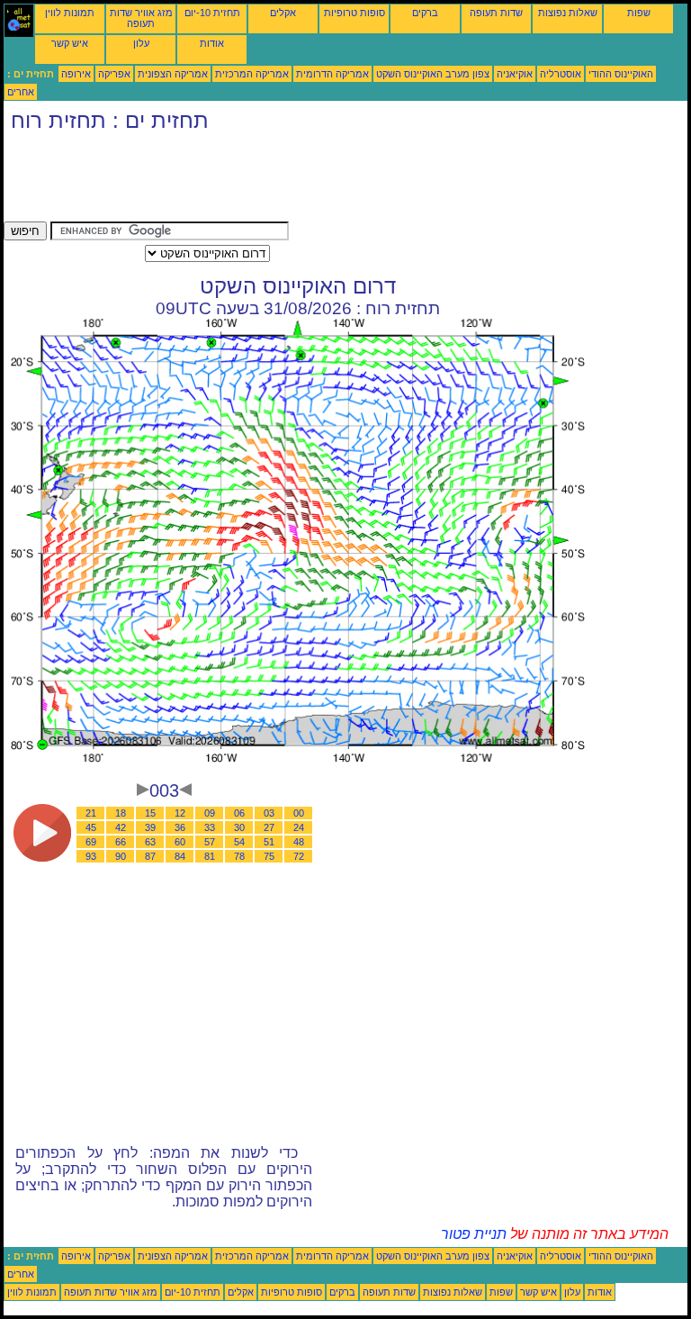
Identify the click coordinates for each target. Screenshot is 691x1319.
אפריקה (114, 73)
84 (180, 856)
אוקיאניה (515, 73)
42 (120, 827)
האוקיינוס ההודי (620, 73)
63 (150, 841)
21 (90, 813)
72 (298, 856)
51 (269, 841)
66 (120, 841)
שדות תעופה (496, 12)
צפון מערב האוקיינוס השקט (432, 73)
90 (120, 856)
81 (209, 856)
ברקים (425, 12)
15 (150, 813)
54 (239, 841)
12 (180, 813)
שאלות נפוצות (567, 12)
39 (150, 827)
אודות (212, 43)
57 (209, 841)
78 (239, 856)
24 (298, 827)
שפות (639, 12)
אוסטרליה (560, 73)
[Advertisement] (331, 180)
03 (269, 813)
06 (239, 813)
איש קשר (69, 43)
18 (120, 813)
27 (269, 827)
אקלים (283, 12)
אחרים (20, 91)
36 (180, 827)
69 (90, 841)
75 (269, 856)
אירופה (76, 73)
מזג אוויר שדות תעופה (141, 18)
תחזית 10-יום (212, 12)
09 (209, 813)
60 (180, 841)
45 (90, 827)
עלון (141, 43)
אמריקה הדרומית (332, 73)
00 (298, 813)
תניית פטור (474, 1234)
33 (209, 827)
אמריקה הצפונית (173, 73)
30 (239, 827)
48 (298, 841)
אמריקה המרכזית (252, 73)
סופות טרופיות (354, 12)
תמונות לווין (69, 12)
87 (150, 856)
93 (90, 856)
